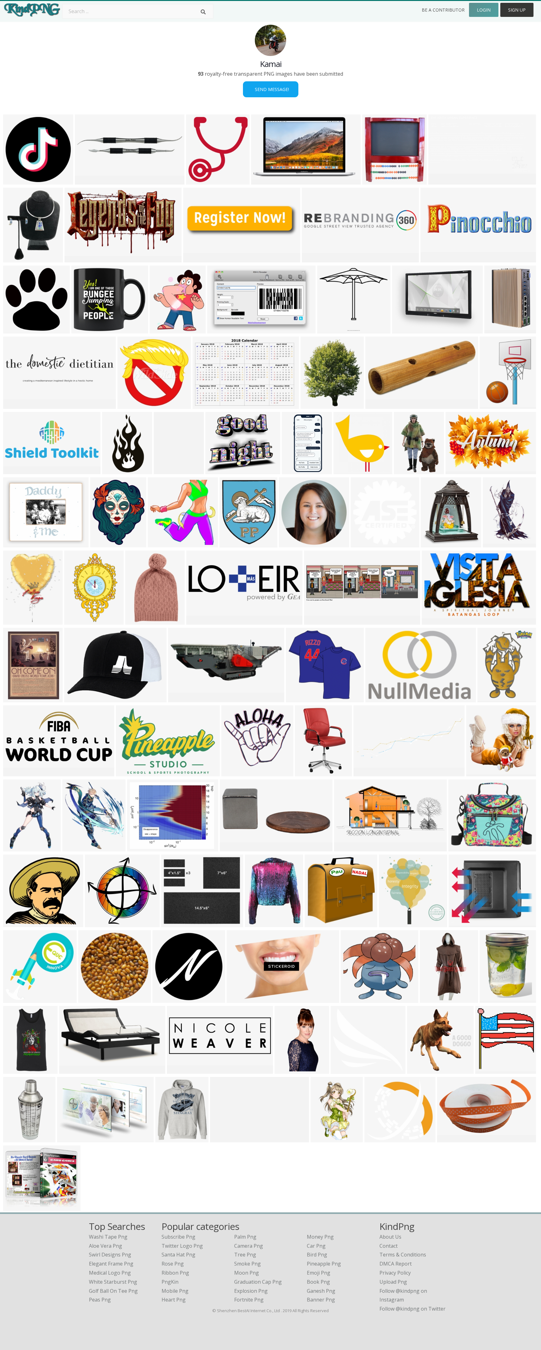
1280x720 (420, 1070)
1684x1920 (76, 847)
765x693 (342, 1070)
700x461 (457, 470)
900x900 (297, 698)
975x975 (448, 1138)
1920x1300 (207, 405)
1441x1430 (99, 923)
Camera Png (248, 1245)
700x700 (14, 258)
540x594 (197, 181)
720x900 (352, 999)
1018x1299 (17, 923)
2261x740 (199, 621)
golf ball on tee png (113, 1290)
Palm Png (245, 1236)
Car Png (316, 1245)
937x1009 (488, 1070)
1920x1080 (442, 181)
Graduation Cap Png (258, 1281)
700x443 (377, 698)
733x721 (233, 772)
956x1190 (16, 621)
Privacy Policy (395, 1272)
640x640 (14, 181)
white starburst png (113, 1281)
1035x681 (223, 1138)
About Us (390, 1236)
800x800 (377, 405)
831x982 (489, 698)
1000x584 (77, 258)
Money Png (320, 1236)
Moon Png (246, 1272)
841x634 (403, 329)
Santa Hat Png (178, 1254)
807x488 (433, 621)
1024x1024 (162, 543)
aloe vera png (105, 1245)
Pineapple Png (324, 1263)
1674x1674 (92, 999)
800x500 (86, 181)
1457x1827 (104, 543)
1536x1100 (175, 923)
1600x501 (434, 543)
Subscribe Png (178, 1236)
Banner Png (321, 1299)
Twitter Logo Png (182, 1245)
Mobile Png (175, 1290)
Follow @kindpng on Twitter (412, 1308)
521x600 (231, 543)
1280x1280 (220, 470)
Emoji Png (318, 1272)
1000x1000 (265, 181)
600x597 (316, 923)
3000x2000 (498, 329)
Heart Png (174, 1299)
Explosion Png (251, 1290)
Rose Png (173, 1263)
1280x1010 (17, 1207)
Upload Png (393, 1281)
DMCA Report (395, 1263)
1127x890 (165, 999)
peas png (100, 1299)
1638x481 (196, 258)
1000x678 (129, 772)
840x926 (460, 923)
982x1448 (492, 999)
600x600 (14, 698)
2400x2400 (17, 329)
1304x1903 (494, 405)
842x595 (138, 847)
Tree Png (245, 1254)
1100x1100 (17, 1138)
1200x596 (16, 772)
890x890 (290, 543)
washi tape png (108, 1236)
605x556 (376, 1138)
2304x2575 (315, 405)
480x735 (405, 470)
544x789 (137, 621)
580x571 (478, 772)
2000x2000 (86, 329)
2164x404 (315, 258)
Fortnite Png (249, 1299)
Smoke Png (247, 1263)
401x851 (431, 999)
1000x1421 (168, 470)
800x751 (14, 999)
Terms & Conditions (402, 1254)
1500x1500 (17, 543)
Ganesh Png (321, 1290)
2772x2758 (365, 543)
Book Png (318, 1281)
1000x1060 (393, 923)
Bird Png (317, 1254)
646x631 (129, 405)
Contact (388, 1245)
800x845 (345, 470)
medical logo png (110, 1272)
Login (484, 10)
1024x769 (70, 1138)
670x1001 (496, 543)
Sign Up (517, 10)
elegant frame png (111, 1263)
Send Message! (270, 89)
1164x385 (317, 621)
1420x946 (287, 1070)
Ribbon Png (175, 1272)
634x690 (161, 329)
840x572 (113, 470)
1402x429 (433, 258)
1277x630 (347, 847)
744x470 (219, 329)
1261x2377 (296, 470)
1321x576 (16, 470)
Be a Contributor (443, 10)
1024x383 (366, 772)
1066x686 (240, 999)
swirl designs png (110, 1254)
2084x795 (180, 1070)
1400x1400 (259, 923)
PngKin (170, 1281)
